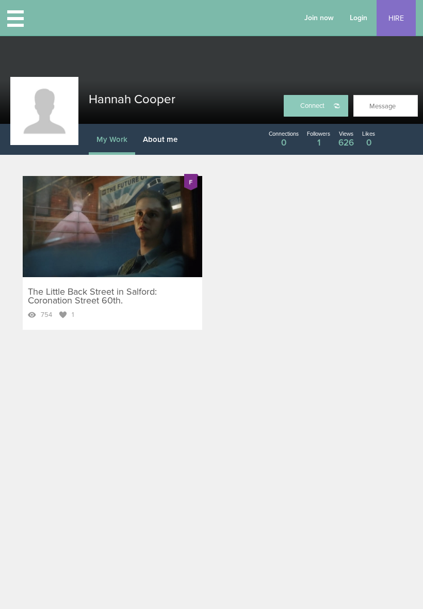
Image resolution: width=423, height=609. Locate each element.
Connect (312, 106)
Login (358, 17)
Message (382, 106)
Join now (319, 17)
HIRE (396, 18)
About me (160, 139)
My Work (111, 139)
